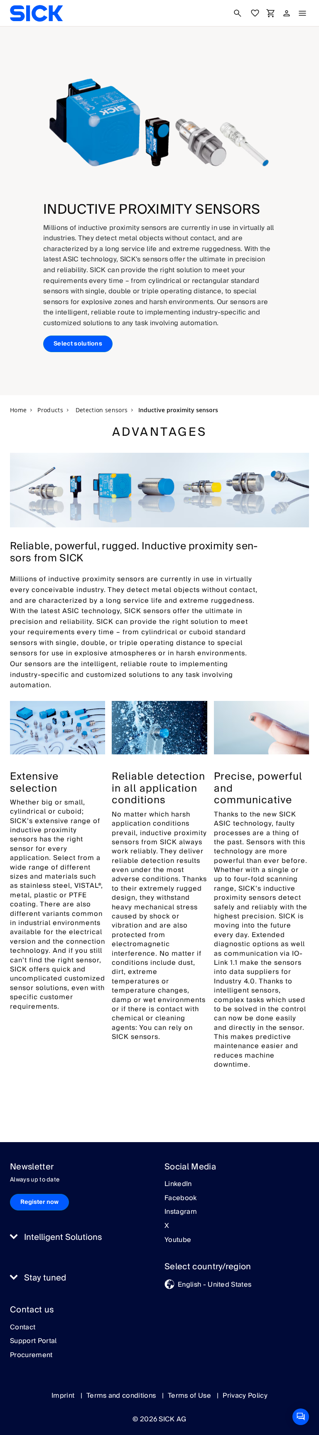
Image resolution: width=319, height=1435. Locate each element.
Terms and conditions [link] (122, 1395)
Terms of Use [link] (190, 1395)
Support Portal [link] (33, 1341)
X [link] (166, 1226)
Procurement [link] (31, 1355)
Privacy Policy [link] (245, 1395)
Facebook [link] (180, 1198)
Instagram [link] (180, 1212)
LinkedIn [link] (178, 1184)
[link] (36, 13)
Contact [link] (22, 1327)
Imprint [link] (64, 1395)
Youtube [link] (177, 1240)
